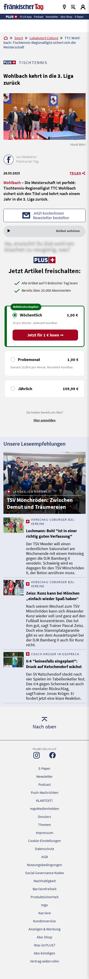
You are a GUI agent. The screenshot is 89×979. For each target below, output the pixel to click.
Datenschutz (44, 848)
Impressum (44, 832)
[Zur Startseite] (5, 38)
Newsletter (44, 776)
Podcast (44, 784)
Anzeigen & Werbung (44, 929)
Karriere (44, 913)
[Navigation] (64, 7)
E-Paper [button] (79, 16)
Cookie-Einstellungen (44, 840)
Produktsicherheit (44, 897)
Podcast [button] (38, 16)
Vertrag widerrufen (44, 961)
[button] (11, 17)
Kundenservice (44, 921)
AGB (44, 856)
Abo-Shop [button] (66, 16)
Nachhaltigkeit (45, 880)
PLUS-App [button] (26, 16)
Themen (44, 824)
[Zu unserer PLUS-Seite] (9, 62)
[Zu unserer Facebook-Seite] (52, 755)
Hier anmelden (44, 420)
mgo (44, 905)
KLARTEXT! (44, 800)
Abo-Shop (44, 937)
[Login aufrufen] (83, 7)
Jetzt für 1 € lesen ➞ (45, 335)
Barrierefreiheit (44, 889)
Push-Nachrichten (44, 792)
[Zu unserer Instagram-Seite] (36, 755)
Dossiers (44, 816)
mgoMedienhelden (44, 808)
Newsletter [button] (52, 16)
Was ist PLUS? (44, 945)
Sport (18, 38)
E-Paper (44, 768)
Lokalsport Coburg (43, 38)
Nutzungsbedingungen (44, 864)
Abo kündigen (44, 953)
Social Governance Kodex (44, 872)
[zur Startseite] (23, 6)
